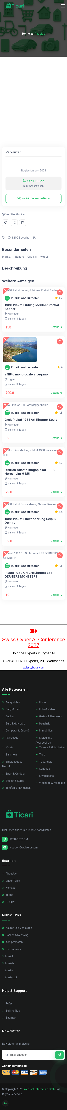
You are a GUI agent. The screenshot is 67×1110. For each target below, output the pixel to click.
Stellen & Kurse (14, 780)
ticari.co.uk (11, 977)
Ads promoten (14, 942)
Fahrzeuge (11, 737)
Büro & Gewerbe (15, 723)
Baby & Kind (12, 709)
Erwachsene (46, 775)
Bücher (9, 716)
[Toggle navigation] (63, 6)
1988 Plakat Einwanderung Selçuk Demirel (30, 520)
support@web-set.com (24, 847)
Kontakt (10, 887)
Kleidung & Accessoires (44, 740)
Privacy (10, 901)
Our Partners (13, 949)
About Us (11, 873)
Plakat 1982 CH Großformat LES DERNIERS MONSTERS (28, 574)
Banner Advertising (16, 935)
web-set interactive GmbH (40, 1089)
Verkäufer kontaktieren (36, 198)
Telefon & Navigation (18, 787)
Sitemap (10, 1017)
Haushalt (44, 723)
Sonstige (44, 768)
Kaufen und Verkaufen (18, 928)
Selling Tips (12, 1010)
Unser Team (12, 880)
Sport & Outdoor (15, 773)
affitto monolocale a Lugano (26, 374)
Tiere (41, 754)
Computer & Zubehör (17, 730)
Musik (9, 747)
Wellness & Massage (51, 782)
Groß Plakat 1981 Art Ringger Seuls (31, 419)
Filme (42, 702)
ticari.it (9, 956)
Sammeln (11, 754)
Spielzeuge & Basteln (12, 764)
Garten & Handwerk (50, 716)
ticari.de (9, 963)
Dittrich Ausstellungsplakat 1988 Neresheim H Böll (30, 471)
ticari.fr (9, 970)
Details (55, 327)
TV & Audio (45, 761)
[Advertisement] (33, 91)
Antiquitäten (12, 702)
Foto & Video (46, 709)
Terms (9, 894)
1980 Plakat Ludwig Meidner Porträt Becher (32, 307)
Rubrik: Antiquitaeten (25, 298)
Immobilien (45, 730)
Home (26, 33)
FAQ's (9, 1003)
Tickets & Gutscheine (51, 747)
